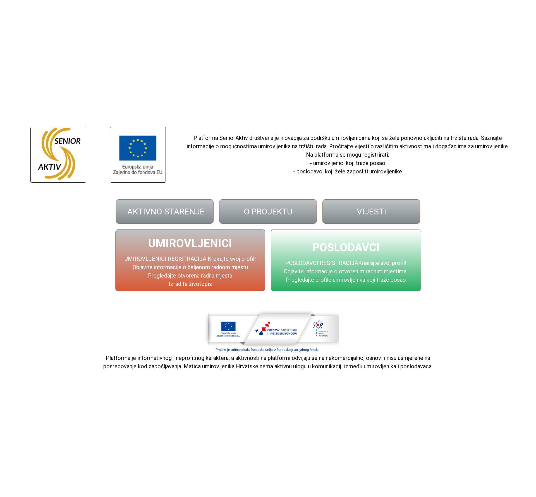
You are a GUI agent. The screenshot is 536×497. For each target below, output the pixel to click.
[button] (165, 211)
